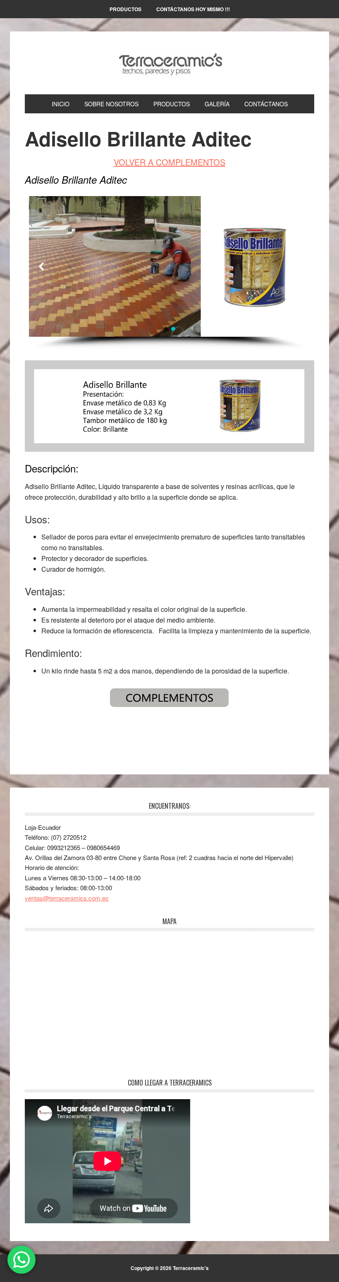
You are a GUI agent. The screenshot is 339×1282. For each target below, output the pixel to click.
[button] (41, 266)
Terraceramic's (169, 62)
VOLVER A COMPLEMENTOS (169, 162)
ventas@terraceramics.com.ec (67, 898)
